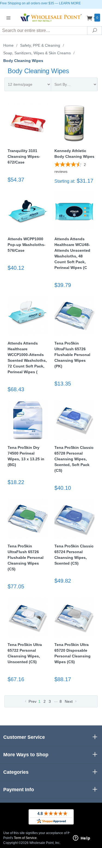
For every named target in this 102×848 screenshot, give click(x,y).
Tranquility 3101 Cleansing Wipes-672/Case (24, 156)
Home (8, 45)
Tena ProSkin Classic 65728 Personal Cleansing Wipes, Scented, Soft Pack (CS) (74, 459)
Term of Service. (26, 838)
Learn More (70, 3)
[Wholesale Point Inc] (51, 17)
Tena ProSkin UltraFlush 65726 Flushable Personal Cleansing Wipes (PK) (72, 354)
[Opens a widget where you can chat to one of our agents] (82, 838)
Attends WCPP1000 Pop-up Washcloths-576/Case (26, 245)
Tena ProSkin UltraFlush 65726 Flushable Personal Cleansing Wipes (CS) (26, 557)
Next (69, 701)
